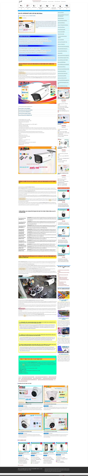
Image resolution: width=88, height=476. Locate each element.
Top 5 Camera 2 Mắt (33, 39)
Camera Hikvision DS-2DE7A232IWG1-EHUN (61, 200)
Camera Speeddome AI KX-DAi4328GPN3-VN (35, 453)
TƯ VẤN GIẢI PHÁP (63, 1)
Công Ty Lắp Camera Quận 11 (37, 378)
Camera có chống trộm (61, 44)
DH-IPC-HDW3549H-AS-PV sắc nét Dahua (50, 431)
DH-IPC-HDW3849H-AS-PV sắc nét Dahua (25, 431)
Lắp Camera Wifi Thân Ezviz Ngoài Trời (63, 55)
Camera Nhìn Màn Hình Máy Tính (62, 48)
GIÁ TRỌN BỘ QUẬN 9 (44, 1)
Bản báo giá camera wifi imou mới (24, 39)
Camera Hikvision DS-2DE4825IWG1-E (61, 219)
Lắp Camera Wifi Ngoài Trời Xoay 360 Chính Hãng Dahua (63, 15)
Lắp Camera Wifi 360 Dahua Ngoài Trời (63, 80)
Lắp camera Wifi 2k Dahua (61, 62)
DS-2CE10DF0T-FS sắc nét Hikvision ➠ (62, 148)
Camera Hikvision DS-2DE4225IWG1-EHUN (61, 255)
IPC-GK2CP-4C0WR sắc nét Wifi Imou (63, 173)
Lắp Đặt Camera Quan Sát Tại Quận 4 (63, 319)
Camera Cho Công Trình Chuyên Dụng (63, 46)
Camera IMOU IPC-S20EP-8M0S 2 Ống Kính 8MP (48, 453)
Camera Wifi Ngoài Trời (38, 50)
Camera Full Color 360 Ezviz (62, 71)
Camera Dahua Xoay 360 (61, 29)
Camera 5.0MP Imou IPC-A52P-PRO (61, 452)
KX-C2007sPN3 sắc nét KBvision (63, 98)
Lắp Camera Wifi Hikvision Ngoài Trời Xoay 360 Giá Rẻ (27, 50)
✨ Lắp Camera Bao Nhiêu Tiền (62, 284)
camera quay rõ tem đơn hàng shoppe (42, 39)
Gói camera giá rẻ (22, 440)
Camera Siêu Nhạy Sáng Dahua (62, 20)
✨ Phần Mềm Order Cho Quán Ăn (62, 277)
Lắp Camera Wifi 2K (22, 52)
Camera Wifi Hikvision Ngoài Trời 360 (63, 57)
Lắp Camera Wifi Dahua (61, 22)
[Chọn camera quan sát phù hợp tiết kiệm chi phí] (69, 7)
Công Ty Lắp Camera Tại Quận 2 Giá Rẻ (63, 300)
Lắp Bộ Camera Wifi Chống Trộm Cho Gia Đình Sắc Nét (45, 379)
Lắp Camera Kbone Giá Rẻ (63, 354)
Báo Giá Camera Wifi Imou (61, 66)
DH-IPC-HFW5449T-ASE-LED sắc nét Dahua (30, 13)
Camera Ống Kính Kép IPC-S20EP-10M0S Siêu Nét (23, 453)
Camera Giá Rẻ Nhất (61, 39)
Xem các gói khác (20, 465)
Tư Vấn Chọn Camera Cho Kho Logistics (62, 37)
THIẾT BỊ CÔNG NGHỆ (57, 1)
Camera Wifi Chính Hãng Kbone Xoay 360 (25, 48)
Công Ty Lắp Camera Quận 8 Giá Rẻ (27, 378)
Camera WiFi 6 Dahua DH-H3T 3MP (63, 236)
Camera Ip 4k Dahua (61, 18)
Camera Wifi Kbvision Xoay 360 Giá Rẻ (63, 64)
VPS (63, 475)
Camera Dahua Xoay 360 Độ (62, 75)
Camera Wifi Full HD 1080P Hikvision (30, 52)
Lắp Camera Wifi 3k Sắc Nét (47, 50)
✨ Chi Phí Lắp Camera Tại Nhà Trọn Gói (63, 285)
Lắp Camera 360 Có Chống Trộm (62, 73)
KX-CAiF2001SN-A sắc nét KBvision (62, 123)
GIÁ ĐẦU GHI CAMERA (51, 1)
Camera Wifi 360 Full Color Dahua (41, 52)
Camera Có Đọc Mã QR (61, 31)
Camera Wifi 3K (60, 53)
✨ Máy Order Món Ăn (61, 283)
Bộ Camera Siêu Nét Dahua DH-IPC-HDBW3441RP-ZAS (29, 379)
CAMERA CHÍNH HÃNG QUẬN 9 (37, 1)
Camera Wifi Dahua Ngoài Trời (36, 48)
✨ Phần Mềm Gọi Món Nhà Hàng (62, 278)
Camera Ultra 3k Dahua (61, 27)
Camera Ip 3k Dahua (61, 12)
